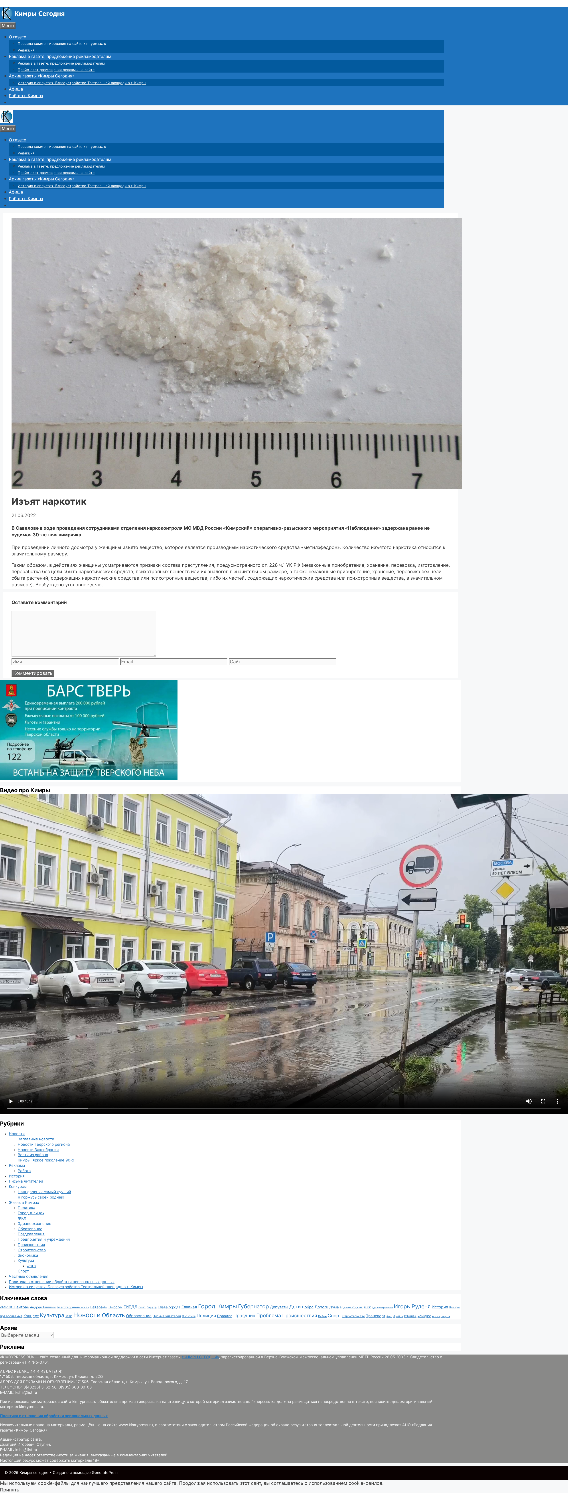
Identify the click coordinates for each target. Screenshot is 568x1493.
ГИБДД (130, 1307)
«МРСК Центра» (14, 1307)
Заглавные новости (36, 1139)
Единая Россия (351, 1307)
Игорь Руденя (412, 1306)
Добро (308, 1307)
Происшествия (31, 1244)
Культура (26, 1260)
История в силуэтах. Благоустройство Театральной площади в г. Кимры (82, 83)
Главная (189, 1307)
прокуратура (441, 1316)
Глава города (169, 1307)
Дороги (321, 1307)
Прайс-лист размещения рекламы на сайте (56, 69)
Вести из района (33, 1155)
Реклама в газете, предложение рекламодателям (60, 56)
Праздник (244, 1315)
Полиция (206, 1315)
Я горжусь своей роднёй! (41, 1197)
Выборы (115, 1307)
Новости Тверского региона (44, 1144)
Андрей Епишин (43, 1307)
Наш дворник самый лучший (44, 1192)
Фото (31, 1266)
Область (113, 1315)
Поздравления (31, 1234)
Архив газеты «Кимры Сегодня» (42, 76)
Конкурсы (18, 1186)
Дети (295, 1306)
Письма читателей (26, 1181)
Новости (17, 1134)
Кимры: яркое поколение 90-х (46, 1160)
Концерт (31, 1316)
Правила (224, 1316)
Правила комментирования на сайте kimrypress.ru (62, 43)
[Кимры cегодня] (33, 19)
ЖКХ (22, 1218)
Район (322, 1316)
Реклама (17, 1165)
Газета (152, 1307)
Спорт (23, 1271)
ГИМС (142, 1307)
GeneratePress (105, 1472)
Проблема (268, 1315)
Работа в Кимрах (26, 95)
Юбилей (410, 1316)
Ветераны (98, 1307)
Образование (30, 1229)
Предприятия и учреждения (44, 1239)
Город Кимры (217, 1306)
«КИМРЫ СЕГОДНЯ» (200, 1357)
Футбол (398, 1316)
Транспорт (375, 1316)
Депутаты (279, 1307)
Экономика (28, 1255)
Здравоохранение (34, 1223)
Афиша (16, 89)
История (17, 1176)
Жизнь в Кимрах (24, 1202)
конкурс (424, 1316)
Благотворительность (73, 1307)
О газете (17, 36)
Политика (26, 1207)
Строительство (32, 1250)
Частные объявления (28, 1276)
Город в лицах (31, 1213)
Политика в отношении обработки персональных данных (61, 1282)
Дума (334, 1307)
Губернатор (253, 1306)
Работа (24, 1171)
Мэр (68, 1316)
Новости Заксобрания (38, 1149)
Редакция (26, 50)
